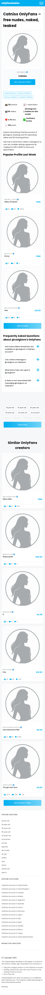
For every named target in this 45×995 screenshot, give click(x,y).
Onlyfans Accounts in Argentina (13, 900)
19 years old (22, 408)
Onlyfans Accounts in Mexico (12, 929)
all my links (28, 418)
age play (17, 418)
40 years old (22, 413)
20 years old (34, 408)
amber (4, 858)
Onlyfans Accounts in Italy (11, 918)
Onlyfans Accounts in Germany (13, 911)
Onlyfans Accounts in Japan (12, 915)
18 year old (10, 408)
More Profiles (22, 326)
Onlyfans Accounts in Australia (13, 904)
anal (3, 861)
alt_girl (38, 418)
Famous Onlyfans (10, 97)
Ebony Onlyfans (25, 93)
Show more (22, 424)
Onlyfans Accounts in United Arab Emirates (17, 937)
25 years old (9, 413)
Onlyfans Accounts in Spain (12, 922)
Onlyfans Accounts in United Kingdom (15, 889)
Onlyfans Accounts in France (12, 907)
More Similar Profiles (22, 803)
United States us (10, 93)
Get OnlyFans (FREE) (22, 82)
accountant (35, 413)
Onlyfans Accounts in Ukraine (12, 896)
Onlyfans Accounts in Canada (13, 893)
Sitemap (5, 987)
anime (4, 865)
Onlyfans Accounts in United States (15, 885)
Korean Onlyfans (26, 97)
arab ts (4, 872)
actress (7, 418)
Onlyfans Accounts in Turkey (12, 933)
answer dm (6, 869)
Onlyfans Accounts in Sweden (12, 926)
